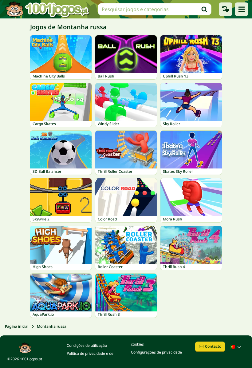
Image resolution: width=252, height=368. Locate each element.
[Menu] (241, 9)
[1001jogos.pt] (47, 9)
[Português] (236, 347)
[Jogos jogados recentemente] (225, 9)
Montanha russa (51, 326)
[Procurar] (204, 9)
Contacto (213, 346)
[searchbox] (154, 9)
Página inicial (16, 326)
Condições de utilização (87, 345)
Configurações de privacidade (156, 352)
